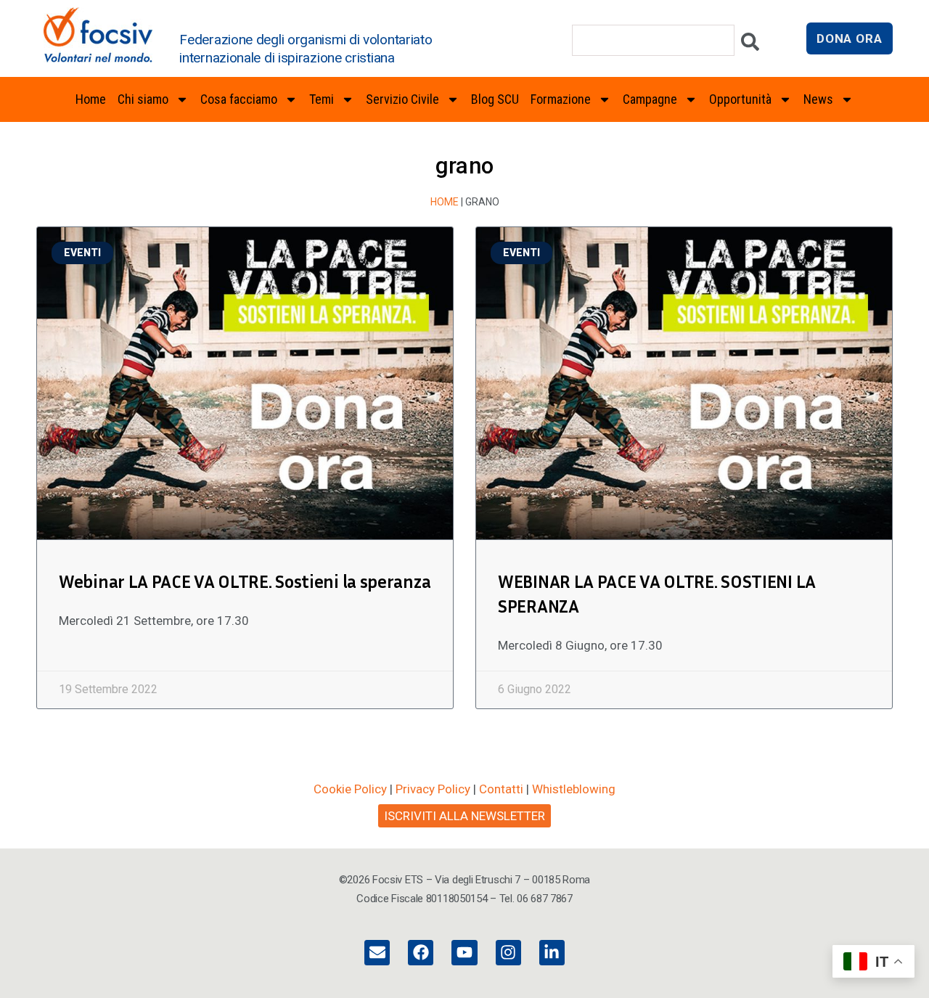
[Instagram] (508, 952)
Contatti (501, 789)
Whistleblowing (573, 789)
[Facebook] (420, 952)
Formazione (561, 99)
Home (90, 99)
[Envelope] (377, 952)
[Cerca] (750, 45)
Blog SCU (495, 99)
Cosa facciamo (238, 99)
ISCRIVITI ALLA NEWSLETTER (464, 816)
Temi (321, 99)
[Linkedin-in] (552, 952)
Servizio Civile (402, 99)
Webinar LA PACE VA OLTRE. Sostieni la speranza (244, 581)
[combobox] (653, 40)
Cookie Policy (350, 789)
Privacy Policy (433, 789)
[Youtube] (464, 952)
